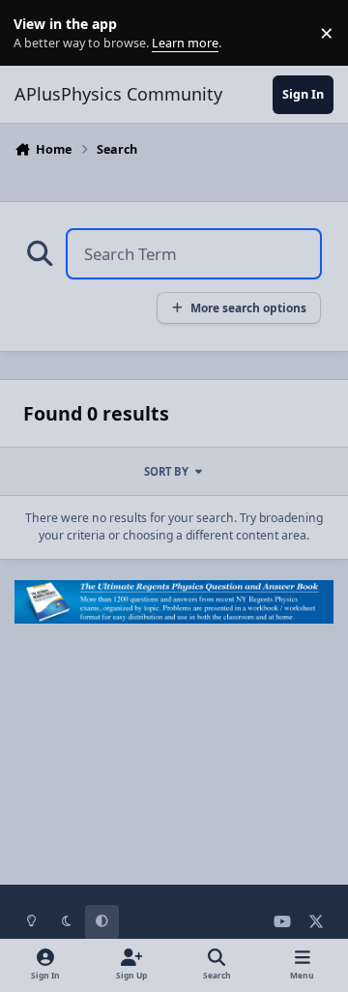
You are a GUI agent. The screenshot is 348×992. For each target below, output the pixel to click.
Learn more (37, 33)
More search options (248, 307)
